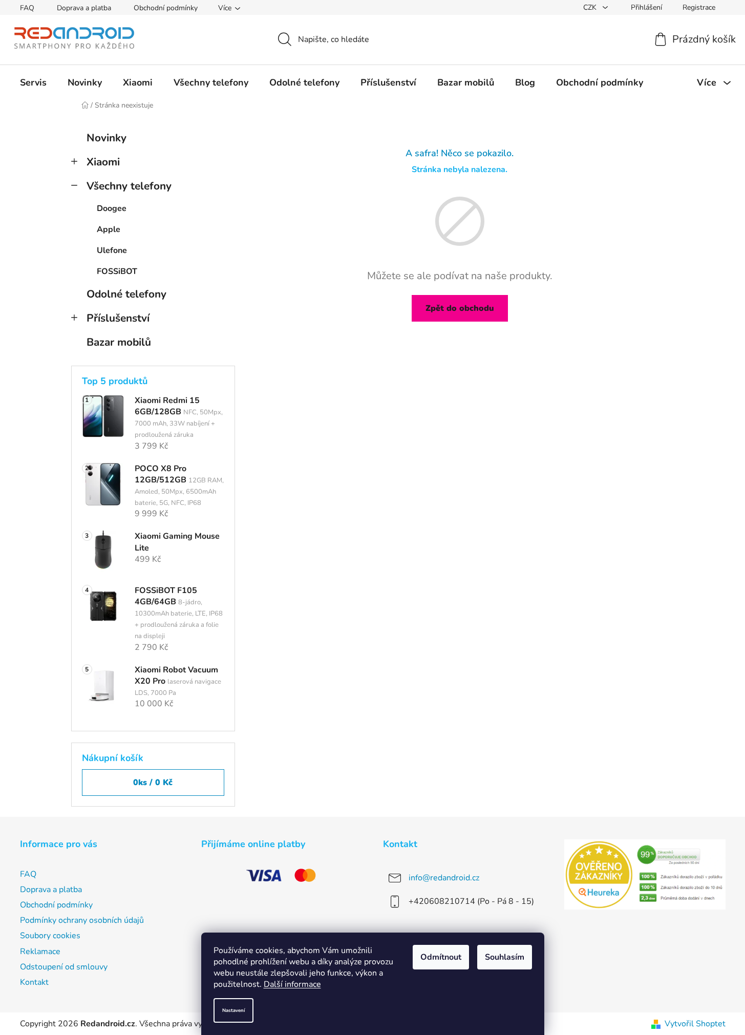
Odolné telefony (126, 294)
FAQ (27, 8)
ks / (153, 782)
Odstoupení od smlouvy (64, 967)
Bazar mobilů (119, 342)
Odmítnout (440, 957)
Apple (108, 229)
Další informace (292, 984)
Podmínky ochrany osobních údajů (82, 920)
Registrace (699, 7)
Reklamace (40, 951)
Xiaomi (103, 162)
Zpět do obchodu (459, 308)
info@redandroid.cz (444, 877)
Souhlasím (504, 957)
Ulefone (112, 250)
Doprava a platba (84, 8)
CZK (591, 7)
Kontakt (34, 982)
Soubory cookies (50, 935)
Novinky (106, 138)
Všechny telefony (129, 186)
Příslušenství (118, 318)
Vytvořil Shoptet (695, 1023)
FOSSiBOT (117, 271)
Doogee (111, 208)
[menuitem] (33, 82)
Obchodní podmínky (166, 8)
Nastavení (233, 1010)
